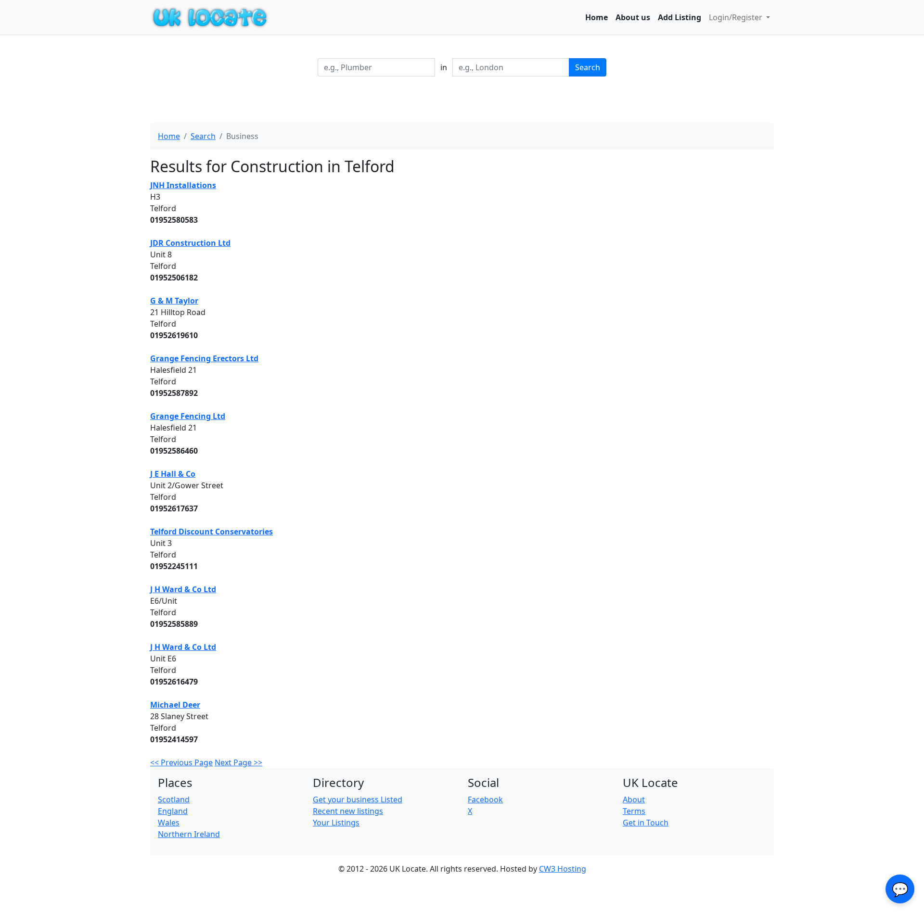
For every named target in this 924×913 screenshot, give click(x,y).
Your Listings (336, 822)
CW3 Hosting (562, 868)
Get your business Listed (357, 799)
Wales (169, 822)
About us (633, 17)
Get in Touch (645, 822)
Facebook (485, 799)
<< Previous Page (181, 762)
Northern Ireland (189, 834)
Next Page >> (238, 762)
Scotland (174, 799)
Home (596, 17)
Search (587, 67)
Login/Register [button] (736, 17)
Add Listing (679, 17)
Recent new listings (348, 811)
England (173, 811)
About (634, 799)
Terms (634, 811)
